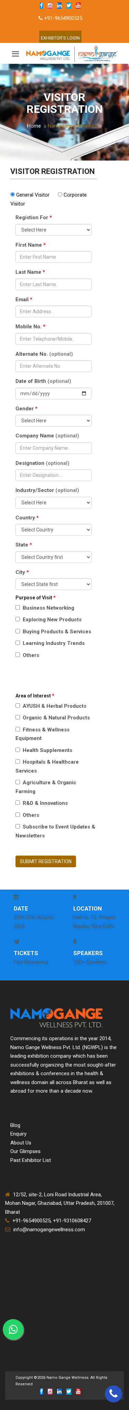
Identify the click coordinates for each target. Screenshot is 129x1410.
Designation (42, 463)
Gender (26, 409)
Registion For (33, 217)
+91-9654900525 (63, 18)
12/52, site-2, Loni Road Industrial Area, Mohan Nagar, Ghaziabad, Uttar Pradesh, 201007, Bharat (60, 1203)
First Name (30, 245)
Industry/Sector (47, 490)
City (22, 572)
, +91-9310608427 (71, 1221)
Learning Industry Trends (53, 643)
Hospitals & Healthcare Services (47, 766)
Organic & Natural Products (55, 718)
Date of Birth (43, 381)
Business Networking (47, 608)
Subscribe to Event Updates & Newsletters (55, 831)
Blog (15, 1125)
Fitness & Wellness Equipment (42, 734)
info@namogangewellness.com (49, 1229)
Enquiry (18, 1134)
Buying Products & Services (56, 631)
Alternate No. (44, 354)
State (23, 545)
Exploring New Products (51, 619)
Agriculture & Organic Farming (45, 787)
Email (23, 299)
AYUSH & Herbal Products (53, 706)
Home (34, 126)
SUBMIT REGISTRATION (46, 861)
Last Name (30, 272)
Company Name (47, 436)
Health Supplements (46, 750)
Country (27, 518)
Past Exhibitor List (30, 1160)
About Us (20, 1143)
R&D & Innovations (44, 803)
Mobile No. (30, 327)
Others (30, 655)
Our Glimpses (25, 1151)
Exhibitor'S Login (60, 37)
